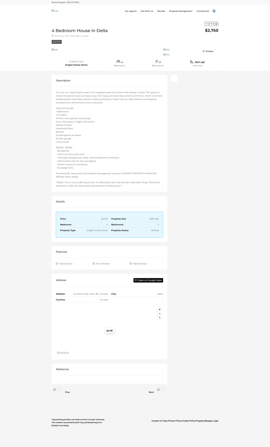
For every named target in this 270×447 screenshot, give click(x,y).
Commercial (203, 11)
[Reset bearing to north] (160, 318)
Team (165, 421)
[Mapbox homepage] (63, 352)
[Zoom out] (160, 313)
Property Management (180, 11)
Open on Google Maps (149, 280)
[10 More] (190, 55)
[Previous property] (57, 392)
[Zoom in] (160, 309)
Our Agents (131, 11)
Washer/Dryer (140, 263)
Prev (67, 392)
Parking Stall (65, 263)
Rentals (161, 11)
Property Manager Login (207, 421)
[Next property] (161, 392)
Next (151, 392)
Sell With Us (147, 11)
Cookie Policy (188, 421)
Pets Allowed (103, 263)
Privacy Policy (175, 421)
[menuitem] (214, 11)
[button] (207, 24)
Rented (56, 42)
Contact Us (157, 421)
